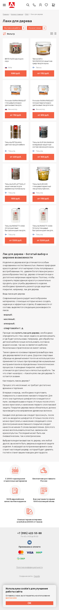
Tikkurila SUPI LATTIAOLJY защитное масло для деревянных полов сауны (15, 186)
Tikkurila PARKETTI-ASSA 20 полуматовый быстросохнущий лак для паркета (15, 228)
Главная (6, 14)
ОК (29, 603)
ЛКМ (26, 14)
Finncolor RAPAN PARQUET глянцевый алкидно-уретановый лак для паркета (15, 103)
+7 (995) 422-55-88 (29, 533)
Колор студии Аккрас (12, 5)
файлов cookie (11, 598)
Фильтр (11, 33)
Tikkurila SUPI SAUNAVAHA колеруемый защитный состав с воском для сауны (43, 144)
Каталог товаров (17, 14)
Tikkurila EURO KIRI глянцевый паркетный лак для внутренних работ (42, 186)
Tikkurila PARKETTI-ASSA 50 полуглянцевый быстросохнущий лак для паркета (43, 228)
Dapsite (37, 576)
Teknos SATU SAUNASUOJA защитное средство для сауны (42, 61)
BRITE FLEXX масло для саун (14, 60)
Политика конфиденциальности (29, 567)
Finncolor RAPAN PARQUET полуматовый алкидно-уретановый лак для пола (43, 103)
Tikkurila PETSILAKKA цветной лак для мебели (15, 143)
